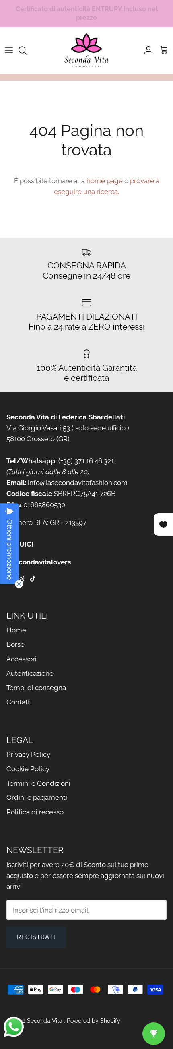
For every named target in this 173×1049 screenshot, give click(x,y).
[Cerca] (26, 50)
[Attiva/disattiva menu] (9, 50)
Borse (15, 644)
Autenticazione (30, 673)
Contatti (19, 702)
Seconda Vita (45, 1021)
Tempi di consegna (36, 688)
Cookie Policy (27, 769)
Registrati (36, 937)
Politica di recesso (35, 812)
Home (16, 630)
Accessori (21, 659)
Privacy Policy (28, 754)
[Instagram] (21, 579)
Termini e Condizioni (38, 783)
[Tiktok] (33, 579)
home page (104, 181)
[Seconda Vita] (86, 50)
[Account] (146, 50)
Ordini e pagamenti (36, 797)
